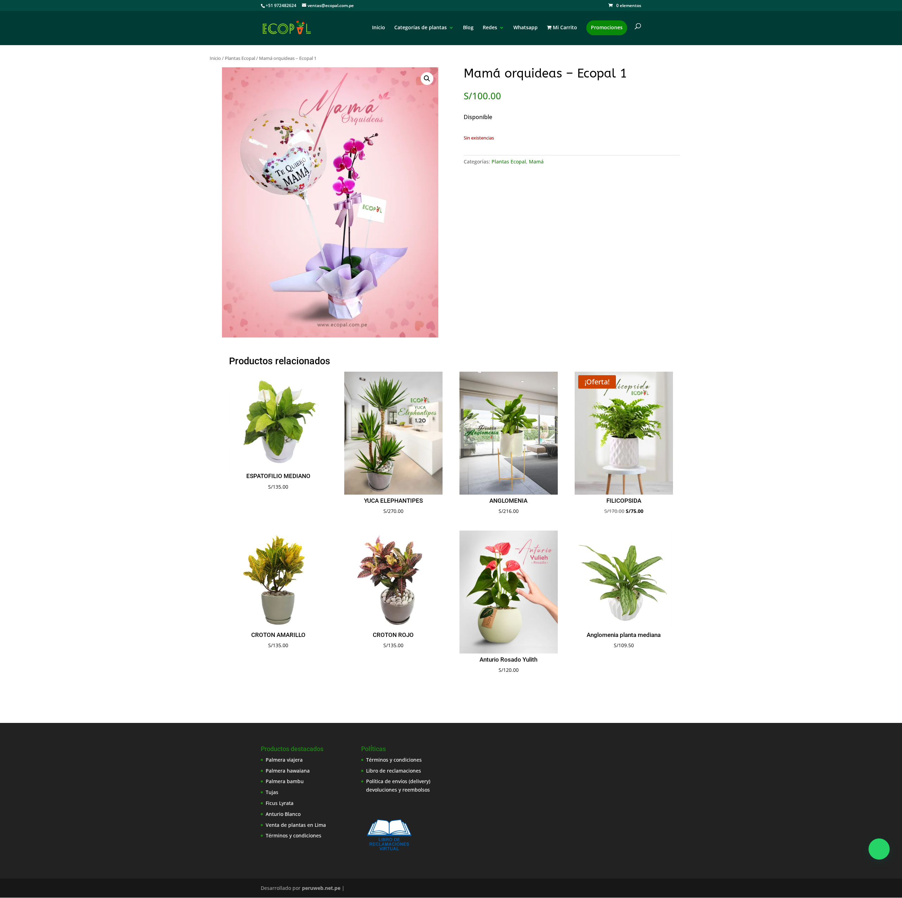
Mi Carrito (564, 28)
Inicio (378, 28)
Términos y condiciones (293, 835)
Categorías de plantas (420, 28)
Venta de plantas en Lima (296, 825)
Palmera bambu (285, 781)
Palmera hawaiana (288, 770)
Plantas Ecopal (240, 58)
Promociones (607, 27)
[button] (427, 78)
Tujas (272, 792)
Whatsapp (525, 28)
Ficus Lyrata (280, 803)
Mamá (536, 161)
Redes (490, 28)
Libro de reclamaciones (393, 770)
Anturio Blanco (283, 814)
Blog (468, 28)
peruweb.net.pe (321, 888)
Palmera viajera (284, 759)
